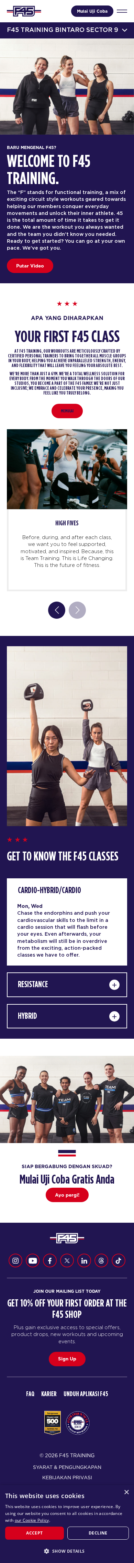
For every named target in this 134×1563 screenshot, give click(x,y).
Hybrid (27, 1016)
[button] (67, 1551)
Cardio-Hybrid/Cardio (49, 890)
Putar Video (30, 266)
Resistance (33, 984)
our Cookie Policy (32, 1520)
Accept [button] (34, 1533)
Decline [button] (98, 1533)
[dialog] (67, 1524)
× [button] (126, 1492)
